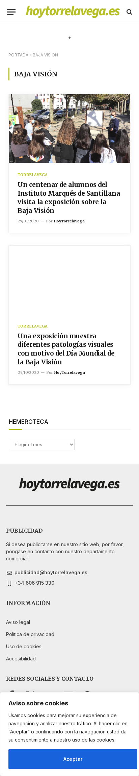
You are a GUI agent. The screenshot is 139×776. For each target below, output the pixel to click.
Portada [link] (18, 54)
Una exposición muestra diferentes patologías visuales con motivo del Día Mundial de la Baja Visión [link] (66, 349)
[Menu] (11, 12)
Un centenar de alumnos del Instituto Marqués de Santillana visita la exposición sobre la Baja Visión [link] (69, 197)
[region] (69, 734)
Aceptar (73, 759)
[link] (73, 12)
